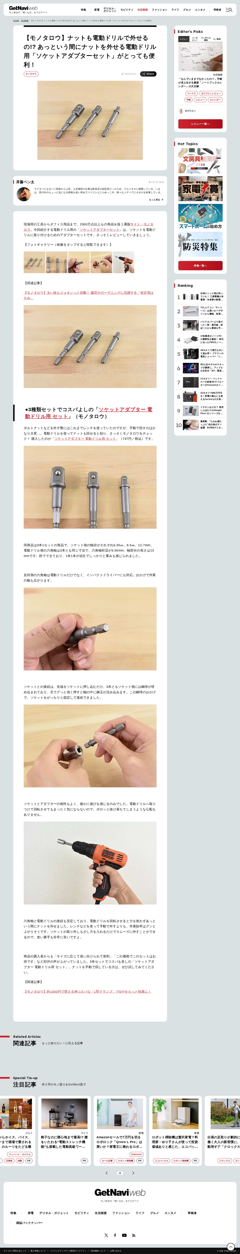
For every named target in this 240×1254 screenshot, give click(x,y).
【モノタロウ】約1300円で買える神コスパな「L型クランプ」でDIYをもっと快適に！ (87, 991)
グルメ (187, 9)
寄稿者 (217, 9)
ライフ (175, 9)
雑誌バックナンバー (29, 1222)
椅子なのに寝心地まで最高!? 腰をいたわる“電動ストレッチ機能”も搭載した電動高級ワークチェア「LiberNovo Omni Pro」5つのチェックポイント (64, 1142)
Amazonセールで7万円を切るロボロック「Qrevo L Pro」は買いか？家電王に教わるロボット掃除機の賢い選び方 (119, 1142)
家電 (97, 9)
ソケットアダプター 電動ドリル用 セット (85, 438)
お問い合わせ (116, 1251)
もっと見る (156, 199)
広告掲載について (98, 1251)
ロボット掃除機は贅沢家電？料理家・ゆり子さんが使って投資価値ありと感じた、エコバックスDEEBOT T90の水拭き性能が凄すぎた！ (175, 1142)
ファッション (159, 9)
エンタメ (200, 9)
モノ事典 (217, 39)
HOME (16, 21)
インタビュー (195, 39)
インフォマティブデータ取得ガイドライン (68, 1251)
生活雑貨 (143, 9)
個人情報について (38, 1251)
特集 (83, 9)
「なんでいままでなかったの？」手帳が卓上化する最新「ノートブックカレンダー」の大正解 (200, 82)
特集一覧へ (200, 265)
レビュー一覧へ (200, 123)
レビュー (184, 39)
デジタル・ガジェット (109, 9)
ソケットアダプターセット (100, 229)
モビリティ (127, 9)
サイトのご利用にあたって (15, 1251)
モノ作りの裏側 (206, 39)
